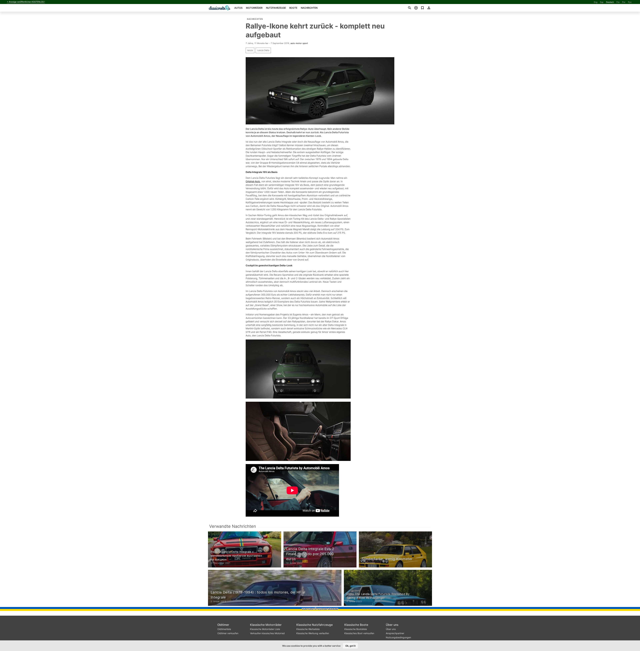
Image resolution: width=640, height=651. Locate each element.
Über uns (392, 624)
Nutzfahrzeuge (276, 7)
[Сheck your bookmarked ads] (422, 8)
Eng (595, 2)
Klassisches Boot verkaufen (359, 633)
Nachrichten (309, 7)
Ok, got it (350, 645)
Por (623, 2)
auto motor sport (299, 43)
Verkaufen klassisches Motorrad (267, 633)
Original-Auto (253, 181)
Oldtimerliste (224, 629)
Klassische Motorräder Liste (265, 629)
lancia (250, 50)
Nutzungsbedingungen (398, 637)
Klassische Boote (356, 624)
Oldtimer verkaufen (227, 633)
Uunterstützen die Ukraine (320, 608)
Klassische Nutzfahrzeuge (314, 624)
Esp (601, 2)
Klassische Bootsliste (355, 629)
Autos (238, 7)
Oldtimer (223, 624)
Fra (618, 2)
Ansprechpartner (395, 633)
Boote (293, 7)
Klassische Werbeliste (308, 629)
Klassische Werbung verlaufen (312, 633)
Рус (630, 2)
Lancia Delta (263, 50)
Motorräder (254, 7)
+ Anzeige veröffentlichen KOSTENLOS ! (26, 2)
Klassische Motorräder (266, 624)
